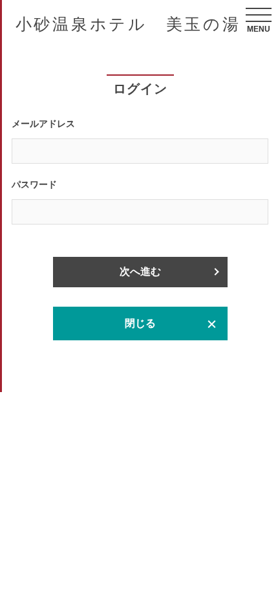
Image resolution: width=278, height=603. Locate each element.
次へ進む (140, 271)
